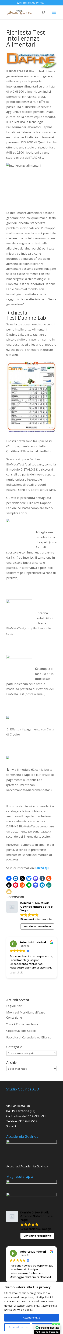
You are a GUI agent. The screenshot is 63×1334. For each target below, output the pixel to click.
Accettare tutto (31, 1317)
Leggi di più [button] (16, 972)
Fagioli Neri (14, 1006)
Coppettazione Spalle (21, 1031)
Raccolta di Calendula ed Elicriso (28, 1037)
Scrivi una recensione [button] (37, 926)
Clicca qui (42, 868)
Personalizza (16, 1327)
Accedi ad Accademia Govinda (27, 1166)
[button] (9, 878)
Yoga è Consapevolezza (22, 1024)
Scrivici (11, 1126)
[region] (31, 1308)
